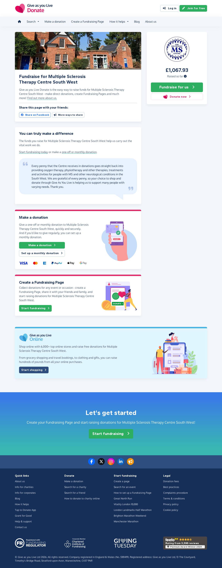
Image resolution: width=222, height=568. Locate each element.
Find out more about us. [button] (42, 98)
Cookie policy (170, 509)
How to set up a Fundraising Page (132, 492)
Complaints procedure (175, 492)
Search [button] (31, 21)
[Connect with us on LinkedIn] (120, 463)
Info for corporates (25, 492)
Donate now (178, 96)
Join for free (196, 8)
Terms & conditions (174, 498)
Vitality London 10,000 (126, 504)
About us (150, 21)
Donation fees (171, 481)
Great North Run (123, 498)
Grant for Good (23, 515)
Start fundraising (33, 308)
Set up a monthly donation (40, 253)
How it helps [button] (117, 21)
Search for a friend (74, 492)
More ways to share (70, 114)
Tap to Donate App (25, 509)
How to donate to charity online (82, 498)
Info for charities (24, 486)
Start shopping (31, 370)
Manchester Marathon (126, 521)
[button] (185, 76)
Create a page (122, 481)
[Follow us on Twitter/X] (101, 463)
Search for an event (125, 486)
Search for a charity (75, 486)
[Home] (19, 21)
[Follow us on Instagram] (111, 463)
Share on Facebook (37, 114)
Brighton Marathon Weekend (130, 515)
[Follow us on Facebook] (91, 463)
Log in (172, 8)
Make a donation (55, 21)
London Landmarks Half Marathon (133, 509)
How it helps (22, 504)
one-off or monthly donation (79, 152)
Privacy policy (170, 504)
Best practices (171, 486)
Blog (137, 21)
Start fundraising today (33, 152)
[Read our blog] (130, 463)
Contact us (21, 527)
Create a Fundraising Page (87, 21)
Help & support (23, 521)
